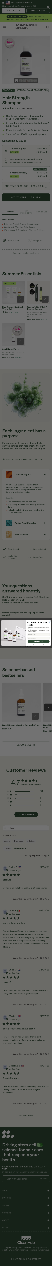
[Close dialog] (50, 622)
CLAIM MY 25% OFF (38, 641)
